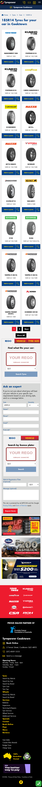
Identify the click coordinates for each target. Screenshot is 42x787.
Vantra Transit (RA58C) (11, 313)
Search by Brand (8, 684)
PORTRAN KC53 (31, 53)
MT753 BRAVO (11, 164)
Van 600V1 (31, 201)
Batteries (5, 703)
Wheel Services (8, 713)
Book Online (8, 724)
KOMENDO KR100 (31, 312)
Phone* (5, 416)
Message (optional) (10, 488)
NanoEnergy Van (11, 53)
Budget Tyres (7, 745)
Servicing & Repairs (9, 708)
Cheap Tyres (7, 748)
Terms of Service (21, 506)
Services (6, 700)
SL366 (31, 238)
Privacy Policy (7, 506)
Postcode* (6, 430)
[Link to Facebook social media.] (21, 782)
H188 (11, 238)
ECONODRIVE (11, 127)
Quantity (31, 402)
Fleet (5, 727)
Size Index (6, 740)
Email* (5, 423)
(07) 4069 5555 (13, 651)
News (5, 730)
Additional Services (9, 716)
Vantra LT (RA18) (11, 275)
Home (5, 15)
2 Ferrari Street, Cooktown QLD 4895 (21, 647)
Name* (5, 409)
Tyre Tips (6, 689)
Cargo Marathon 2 (31, 90)
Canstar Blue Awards (10, 742)
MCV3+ (31, 127)
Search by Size (8, 681)
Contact (6, 721)
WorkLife (31, 164)
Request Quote (10, 511)
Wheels (6, 692)
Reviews (6, 732)
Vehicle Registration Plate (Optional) (12, 480)
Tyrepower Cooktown (22, 7)
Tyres (5, 676)
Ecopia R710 (11, 201)
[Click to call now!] (24, 2)
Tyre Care (6, 686)
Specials (6, 719)
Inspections (6, 705)
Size (4, 402)
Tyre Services (7, 711)
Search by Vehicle (9, 678)
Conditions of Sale (27, 777)
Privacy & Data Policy (14, 777)
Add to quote (8, 62)
